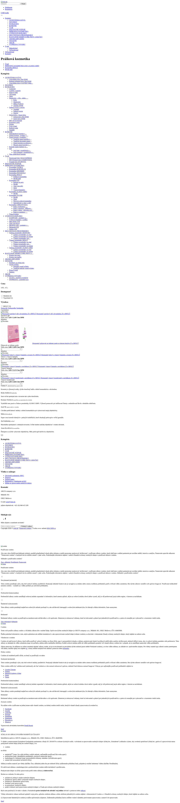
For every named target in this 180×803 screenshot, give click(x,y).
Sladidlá (11, 130)
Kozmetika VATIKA (16, 167)
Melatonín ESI (14, 227)
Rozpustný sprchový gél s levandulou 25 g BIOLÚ (53, 314)
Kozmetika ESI (14, 180)
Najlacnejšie (12, 308)
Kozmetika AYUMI (15, 195)
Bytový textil (13, 270)
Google (7, 711)
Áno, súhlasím (5, 562)
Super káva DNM (19, 119)
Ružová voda (13, 128)
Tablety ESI (13, 229)
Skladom (7, 296)
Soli (10, 149)
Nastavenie (22, 562)
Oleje (11, 96)
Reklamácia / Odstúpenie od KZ (15, 481)
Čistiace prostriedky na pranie (23, 236)
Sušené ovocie (18, 111)
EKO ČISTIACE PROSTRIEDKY (21, 35)
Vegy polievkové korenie (17, 154)
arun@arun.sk (10, 502)
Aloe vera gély (18, 186)
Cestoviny (12, 89)
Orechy (15, 113)
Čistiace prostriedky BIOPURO (19, 233)
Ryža (15, 100)
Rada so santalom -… (20, 212)
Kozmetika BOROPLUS (17, 169)
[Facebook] (5, 519)
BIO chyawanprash (15, 120)
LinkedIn (8, 713)
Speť (2, 729)
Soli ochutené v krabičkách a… (23, 152)
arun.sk (15, 528)
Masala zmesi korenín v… (22, 145)
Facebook (8, 709)
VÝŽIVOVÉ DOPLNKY (18, 33)
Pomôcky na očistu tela (16, 263)
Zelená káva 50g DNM (21, 117)
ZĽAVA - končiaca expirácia (18, 278)
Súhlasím (14, 622)
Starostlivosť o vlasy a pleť (22, 203)
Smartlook (8, 716)
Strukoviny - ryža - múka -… (18, 98)
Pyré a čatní (13, 126)
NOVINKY (13, 22)
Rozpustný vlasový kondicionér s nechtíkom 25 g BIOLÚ (60, 378)
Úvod (7, 64)
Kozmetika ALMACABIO (18, 192)
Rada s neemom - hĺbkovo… (22, 208)
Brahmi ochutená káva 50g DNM (20, 81)
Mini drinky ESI (14, 221)
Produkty (8, 18)
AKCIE (11, 42)
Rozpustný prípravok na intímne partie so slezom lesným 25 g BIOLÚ (55, 343)
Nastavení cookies (25, 528)
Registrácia (8, 9)
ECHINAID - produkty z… (18, 218)
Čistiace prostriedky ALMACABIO (21, 248)
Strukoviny (17, 102)
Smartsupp (8, 718)
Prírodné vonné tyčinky (21, 266)
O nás (7, 46)
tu (26, 648)
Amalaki (16, 109)
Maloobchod (13, 48)
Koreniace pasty (14, 122)
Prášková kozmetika (20, 177)
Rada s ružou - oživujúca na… (23, 210)
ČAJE (11, 27)
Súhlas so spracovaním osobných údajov (18, 483)
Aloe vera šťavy (14, 223)
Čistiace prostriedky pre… (22, 238)
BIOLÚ (7, 306)
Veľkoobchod (13, 50)
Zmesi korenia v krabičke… (18, 137)
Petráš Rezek (28, 725)
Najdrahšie (19, 308)
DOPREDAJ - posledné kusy (19, 279)
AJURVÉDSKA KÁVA (17, 20)
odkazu (83, 790)
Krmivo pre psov (14, 255)
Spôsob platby (9, 479)
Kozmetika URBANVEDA (18, 205)
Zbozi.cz (8, 722)
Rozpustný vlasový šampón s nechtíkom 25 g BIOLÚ (56, 366)
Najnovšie (4, 308)
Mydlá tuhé (8, 69)
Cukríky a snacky (15, 91)
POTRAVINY (14, 24)
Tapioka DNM (18, 106)
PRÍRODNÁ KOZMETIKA (18, 31)
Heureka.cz (8, 720)
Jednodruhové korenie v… (18, 134)
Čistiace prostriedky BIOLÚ (18, 240)
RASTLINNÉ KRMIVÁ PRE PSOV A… (19, 253)
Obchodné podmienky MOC (14, 476)
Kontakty (8, 54)
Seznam (7, 714)
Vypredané (8, 298)
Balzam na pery (18, 182)
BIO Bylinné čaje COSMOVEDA (20, 160)
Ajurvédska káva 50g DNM (18, 79)
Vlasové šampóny (19, 190)
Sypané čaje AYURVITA (17, 162)
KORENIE (13, 26)
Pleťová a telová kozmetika (22, 201)
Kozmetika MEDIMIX (16, 171)
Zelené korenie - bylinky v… (18, 135)
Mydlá (15, 184)
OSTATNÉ (13, 41)
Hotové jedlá (13, 92)
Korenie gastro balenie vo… (18, 147)
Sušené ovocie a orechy (17, 107)
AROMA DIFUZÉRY (16, 39)
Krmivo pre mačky (15, 257)
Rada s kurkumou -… (20, 207)
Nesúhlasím (14, 562)
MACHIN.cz (51, 528)
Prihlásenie (8, 7)
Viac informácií (6, 622)
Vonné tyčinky (14, 264)
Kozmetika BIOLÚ (11, 68)
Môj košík (5, 13)
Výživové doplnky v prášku (18, 220)
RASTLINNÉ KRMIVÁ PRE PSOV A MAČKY (25, 37)
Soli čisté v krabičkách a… (22, 150)
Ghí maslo (12, 94)
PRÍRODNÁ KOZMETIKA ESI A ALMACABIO (22, 66)
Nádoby (11, 272)
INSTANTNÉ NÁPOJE (17, 29)
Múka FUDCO (18, 104)
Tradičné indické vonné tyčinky (23, 268)
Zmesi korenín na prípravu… (22, 143)
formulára (66, 648)
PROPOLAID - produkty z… (19, 225)
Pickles (11, 124)
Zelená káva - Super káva (17, 115)
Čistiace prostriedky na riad (22, 235)
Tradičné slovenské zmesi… (22, 141)
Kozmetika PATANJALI (17, 173)
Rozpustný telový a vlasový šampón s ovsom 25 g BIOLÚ (60, 355)
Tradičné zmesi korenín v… (22, 139)
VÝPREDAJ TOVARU (17, 44)
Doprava (8, 477)
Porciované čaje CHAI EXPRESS (20, 158)
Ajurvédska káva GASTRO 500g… (21, 83)
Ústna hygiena (14, 214)
